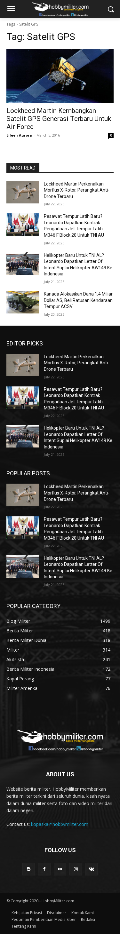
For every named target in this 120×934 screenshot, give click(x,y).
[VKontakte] (91, 869)
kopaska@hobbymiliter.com (59, 824)
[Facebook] (44, 869)
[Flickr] (60, 869)
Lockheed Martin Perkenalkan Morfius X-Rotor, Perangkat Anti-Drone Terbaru (76, 190)
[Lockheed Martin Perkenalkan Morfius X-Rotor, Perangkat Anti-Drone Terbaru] (22, 192)
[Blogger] (28, 869)
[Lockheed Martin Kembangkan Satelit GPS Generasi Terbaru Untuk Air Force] (60, 76)
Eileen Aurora (19, 135)
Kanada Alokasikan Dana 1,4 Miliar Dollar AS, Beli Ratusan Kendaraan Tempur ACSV (78, 300)
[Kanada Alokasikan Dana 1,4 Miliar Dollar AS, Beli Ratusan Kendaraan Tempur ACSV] (22, 302)
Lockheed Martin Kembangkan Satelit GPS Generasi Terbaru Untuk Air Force (58, 119)
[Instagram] (75, 869)
